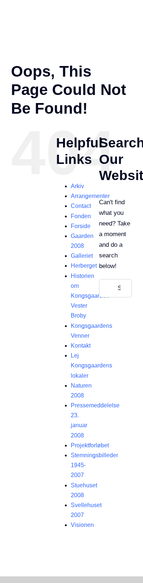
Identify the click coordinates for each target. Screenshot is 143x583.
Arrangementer (90, 196)
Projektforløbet (90, 445)
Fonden (81, 216)
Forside (81, 226)
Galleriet (82, 256)
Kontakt (81, 345)
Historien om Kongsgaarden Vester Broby (90, 296)
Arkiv (77, 186)
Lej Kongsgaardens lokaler (91, 365)
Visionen (82, 525)
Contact (81, 206)
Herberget (84, 266)
